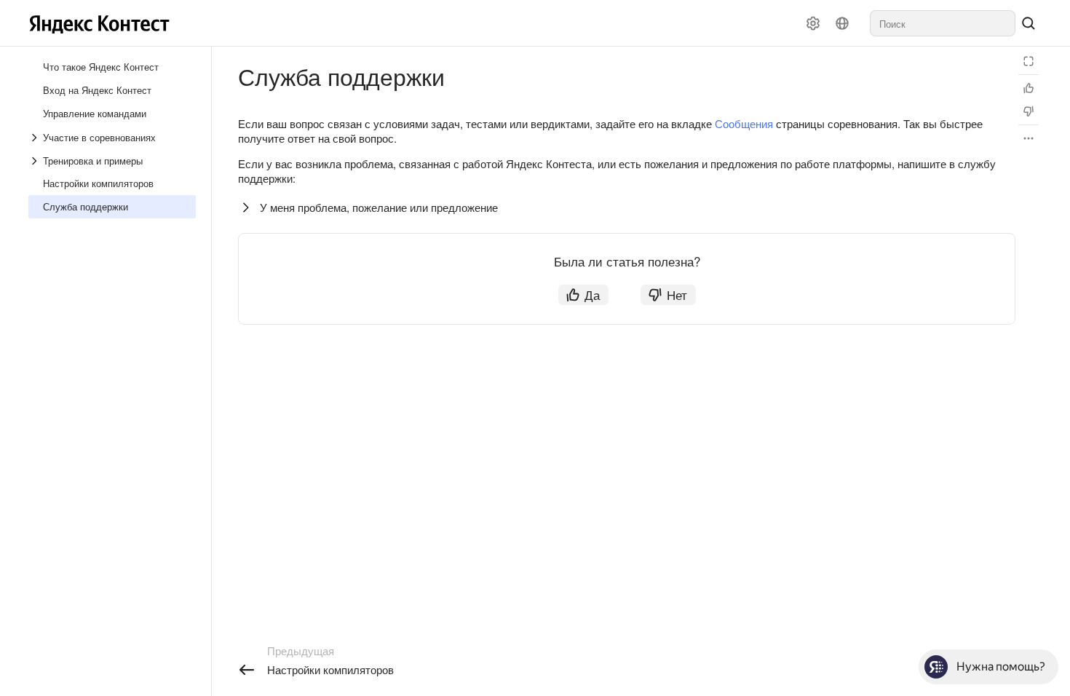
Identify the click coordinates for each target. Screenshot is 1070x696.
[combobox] (943, 23)
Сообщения (744, 123)
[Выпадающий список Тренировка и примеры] (35, 161)
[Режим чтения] (1028, 61)
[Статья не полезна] (1028, 111)
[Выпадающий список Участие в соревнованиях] (35, 137)
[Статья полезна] (1028, 88)
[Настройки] (813, 23)
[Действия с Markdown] (1028, 138)
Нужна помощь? (1000, 666)
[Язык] (842, 23)
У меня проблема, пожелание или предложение (379, 207)
